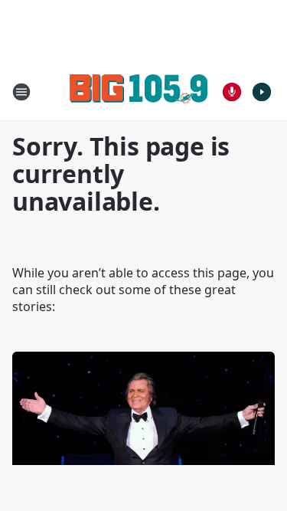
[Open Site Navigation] (21, 92)
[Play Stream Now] (262, 92)
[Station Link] (138, 91)
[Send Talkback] (232, 92)
